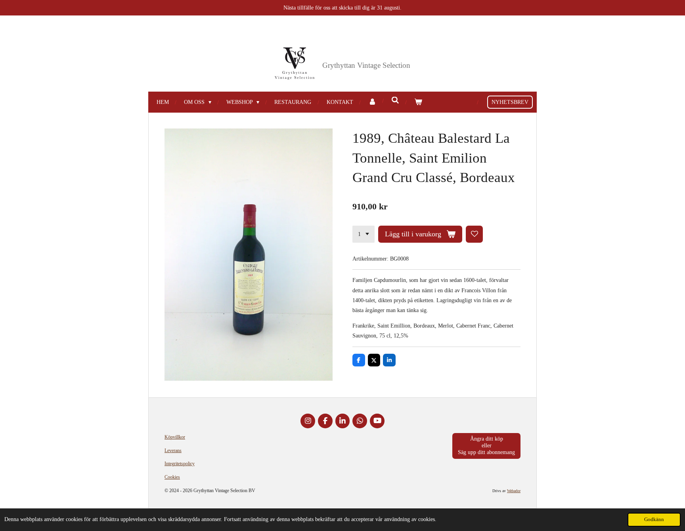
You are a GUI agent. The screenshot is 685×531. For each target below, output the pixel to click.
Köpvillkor (175, 437)
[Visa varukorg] (418, 102)
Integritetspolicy (180, 463)
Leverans (173, 450)
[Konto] (372, 102)
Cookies (172, 477)
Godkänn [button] (654, 519)
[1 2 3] (363, 234)
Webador (513, 491)
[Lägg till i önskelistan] (474, 234)
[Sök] (395, 100)
